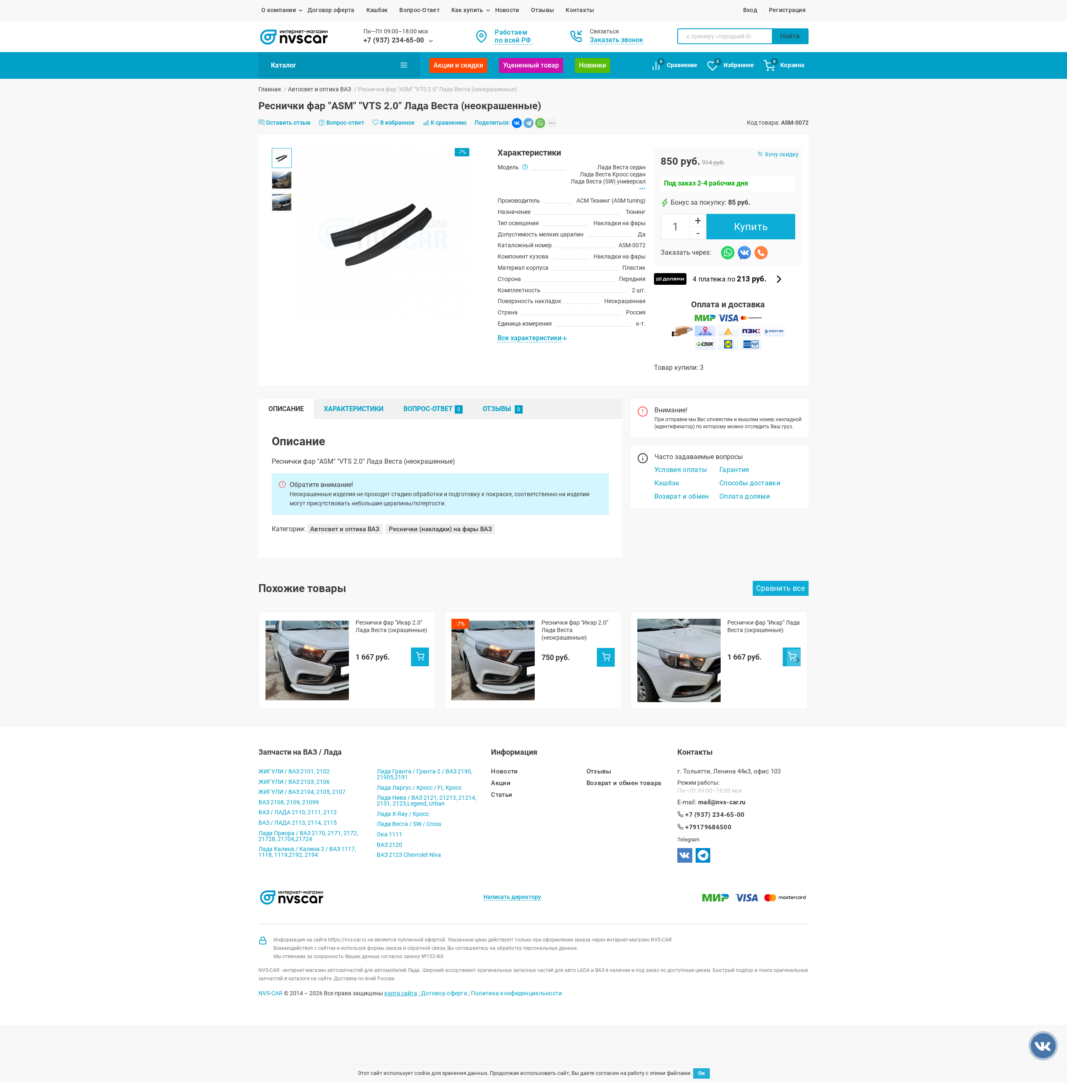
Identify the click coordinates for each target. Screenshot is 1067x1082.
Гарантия (734, 470)
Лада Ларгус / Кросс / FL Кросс (419, 788)
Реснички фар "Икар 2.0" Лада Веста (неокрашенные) (574, 630)
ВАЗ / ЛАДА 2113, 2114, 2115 (297, 823)
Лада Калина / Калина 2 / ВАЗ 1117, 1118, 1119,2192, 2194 (307, 852)
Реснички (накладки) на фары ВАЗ (440, 529)
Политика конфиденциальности (516, 993)
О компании (278, 10)
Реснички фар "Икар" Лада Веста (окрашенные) (763, 626)
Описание (286, 409)
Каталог (283, 65)
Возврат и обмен (681, 496)
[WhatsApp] (540, 123)
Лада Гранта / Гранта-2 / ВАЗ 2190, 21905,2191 (424, 774)
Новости (507, 10)
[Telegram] (528, 123)
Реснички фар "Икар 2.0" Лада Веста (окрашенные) (391, 626)
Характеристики (353, 409)
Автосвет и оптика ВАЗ (319, 89)
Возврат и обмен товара (623, 783)
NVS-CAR (270, 993)
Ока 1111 (389, 834)
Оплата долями (744, 496)
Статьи (501, 795)
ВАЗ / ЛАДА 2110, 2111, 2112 (297, 812)
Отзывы (542, 10)
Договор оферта (331, 10)
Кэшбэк (377, 10)
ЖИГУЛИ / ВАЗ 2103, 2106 (294, 782)
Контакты (580, 10)
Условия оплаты (680, 470)
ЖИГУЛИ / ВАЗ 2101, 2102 (294, 771)
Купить (751, 227)
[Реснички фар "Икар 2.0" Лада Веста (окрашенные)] (307, 660)
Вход (750, 10)
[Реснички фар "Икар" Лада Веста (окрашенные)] (679, 660)
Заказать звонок (616, 40)
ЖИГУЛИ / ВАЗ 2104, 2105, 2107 (302, 792)
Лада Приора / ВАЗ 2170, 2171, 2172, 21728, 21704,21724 (308, 836)
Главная (269, 89)
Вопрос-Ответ (419, 10)
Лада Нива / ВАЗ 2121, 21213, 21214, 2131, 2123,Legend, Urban (426, 800)
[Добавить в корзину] (420, 657)
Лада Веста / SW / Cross (409, 824)
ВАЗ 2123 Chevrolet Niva (409, 855)
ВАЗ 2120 (389, 845)
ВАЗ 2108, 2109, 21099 (288, 802)
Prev (269, 660)
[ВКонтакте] (517, 123)
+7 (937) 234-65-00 (393, 40)
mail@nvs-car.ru (722, 802)
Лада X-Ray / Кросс (403, 814)
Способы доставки (749, 483)
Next (798, 660)
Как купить (467, 10)
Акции (501, 783)
